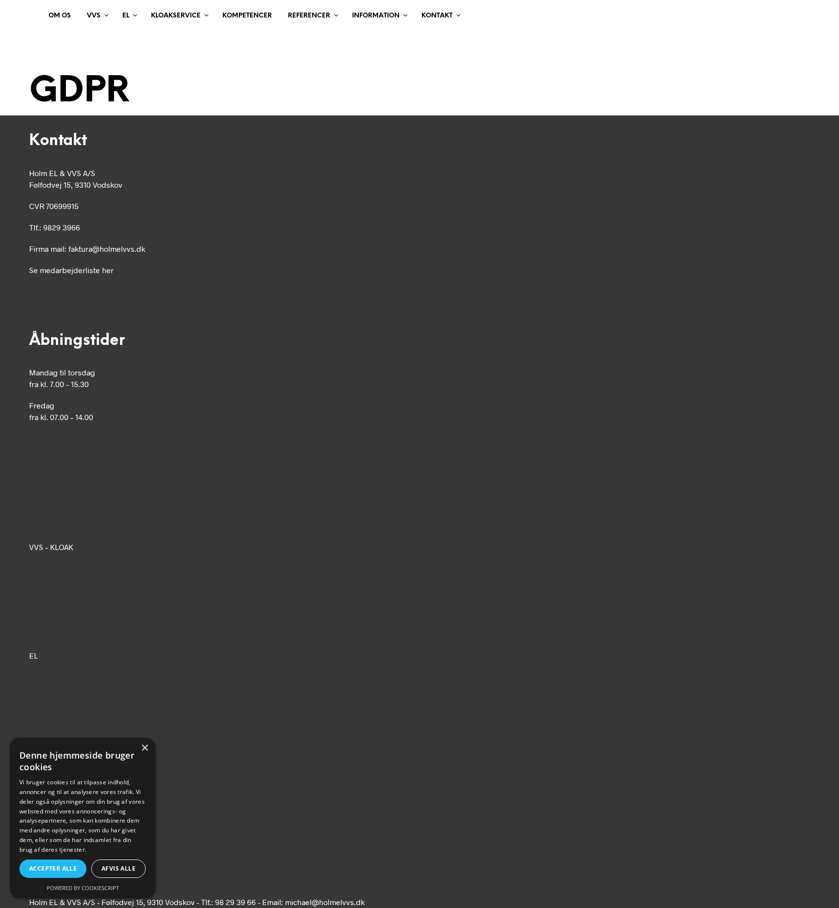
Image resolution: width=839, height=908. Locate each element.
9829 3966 (61, 227)
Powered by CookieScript (83, 888)
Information (376, 16)
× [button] (144, 748)
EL (125, 16)
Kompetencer (247, 16)
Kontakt (437, 16)
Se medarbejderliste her (71, 270)
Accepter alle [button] (53, 868)
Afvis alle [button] (118, 868)
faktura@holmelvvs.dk (106, 248)
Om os (60, 16)
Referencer (309, 16)
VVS (94, 16)
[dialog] (82, 818)
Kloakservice (176, 16)
